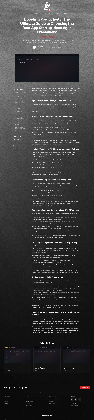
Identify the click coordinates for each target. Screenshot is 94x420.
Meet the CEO (52, 403)
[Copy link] (21, 139)
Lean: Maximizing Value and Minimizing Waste (20, 107)
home (27, 13)
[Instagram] (72, 399)
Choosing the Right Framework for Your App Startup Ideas (20, 118)
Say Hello (84, 387)
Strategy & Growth (30, 407)
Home (5, 399)
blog (57, 13)
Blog (5, 405)
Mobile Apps (29, 399)
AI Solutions (29, 403)
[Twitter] (75, 399)
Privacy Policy (74, 403)
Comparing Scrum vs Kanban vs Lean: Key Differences (19, 113)
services (47, 13)
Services (6, 403)
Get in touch (51, 401)
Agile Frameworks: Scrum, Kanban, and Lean (20, 93)
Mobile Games (29, 401)
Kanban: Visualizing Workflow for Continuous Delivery (20, 102)
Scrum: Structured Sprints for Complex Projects (20, 97)
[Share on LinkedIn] (18, 139)
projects (37, 13)
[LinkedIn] (79, 399)
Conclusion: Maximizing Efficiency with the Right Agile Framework (20, 129)
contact (66, 13)
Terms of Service (74, 405)
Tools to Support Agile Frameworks (19, 123)
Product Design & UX (30, 405)
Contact (6, 407)
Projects (6, 401)
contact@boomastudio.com (55, 399)
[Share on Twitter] (14, 139)
